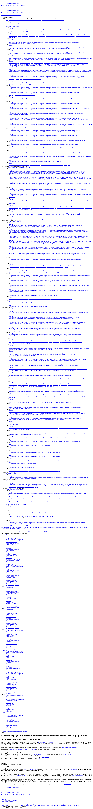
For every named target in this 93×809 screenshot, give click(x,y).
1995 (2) (10, 301)
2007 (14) (11, 129)
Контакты (34, 66)
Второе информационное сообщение (34, 29)
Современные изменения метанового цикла (16, 489)
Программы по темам (23, 65)
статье (10, 749)
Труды (27, 31)
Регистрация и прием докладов (16, 225)
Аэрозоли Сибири (10, 308)
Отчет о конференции (37, 59)
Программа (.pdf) (22, 31)
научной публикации (37, 754)
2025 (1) (10, 521)
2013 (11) (11, 258)
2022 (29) (11, 333)
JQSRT (39, 758)
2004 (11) (11, 143)
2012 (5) (10, 511)
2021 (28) (11, 339)
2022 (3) (10, 492)
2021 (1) (10, 500)
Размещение (72, 71)
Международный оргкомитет (77, 34)
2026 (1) (10, 22)
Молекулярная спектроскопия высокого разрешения (18, 167)
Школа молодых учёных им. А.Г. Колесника (16, 473)
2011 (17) (11, 112)
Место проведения (22, 183)
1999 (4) (10, 294)
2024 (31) (11, 321)
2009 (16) (11, 117)
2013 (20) (11, 382)
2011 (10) (11, 264)
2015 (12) (11, 252)
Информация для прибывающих (33, 498)
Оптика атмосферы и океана (12, 26)
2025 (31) (11, 33)
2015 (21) (11, 91)
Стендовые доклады (48, 42)
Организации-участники (68, 36)
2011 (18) (11, 393)
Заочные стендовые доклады (59, 42)
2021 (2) (10, 495)
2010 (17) (11, 399)
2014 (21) (11, 377)
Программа (15, 31)
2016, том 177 (45, 757)
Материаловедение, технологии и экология (16, 504)
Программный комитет (65, 34)
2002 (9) (10, 151)
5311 (87, 752)
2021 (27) (11, 55)
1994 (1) (10, 469)
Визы (10, 63)
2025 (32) (11, 316)
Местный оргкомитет (17, 48)
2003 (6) (10, 284)
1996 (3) (10, 462)
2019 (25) (11, 69)
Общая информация (13, 23)
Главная (5, 729)
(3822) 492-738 (5, 800)
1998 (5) (10, 455)
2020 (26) (11, 61)
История (32, 525)
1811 (76, 752)
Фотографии (80, 36)
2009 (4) (10, 515)
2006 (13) (11, 134)
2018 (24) (11, 75)
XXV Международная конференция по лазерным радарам (16, 525)
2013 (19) (11, 102)
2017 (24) (11, 362)
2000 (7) (10, 160)
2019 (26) (11, 351)
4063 (84, 752)
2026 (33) (11, 311)
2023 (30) (11, 327)
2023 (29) (11, 45)
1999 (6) (10, 163)
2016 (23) (11, 367)
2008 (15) (11, 123)
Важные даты (76, 29)
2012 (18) (11, 107)
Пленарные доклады (34, 36)
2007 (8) (10, 274)
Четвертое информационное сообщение (69, 47)
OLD (19, 15)
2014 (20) (11, 97)
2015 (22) (11, 372)
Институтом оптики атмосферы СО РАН (47, 742)
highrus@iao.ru (73, 769)
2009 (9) (10, 269)
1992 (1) (10, 305)
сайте (45, 755)
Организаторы (76, 41)
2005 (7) (10, 279)
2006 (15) (11, 205)
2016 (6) (10, 506)
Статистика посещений (7, 801)
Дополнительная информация (25, 23)
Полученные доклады (25, 36)
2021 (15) (11, 235)
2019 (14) (11, 240)
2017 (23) (11, 81)
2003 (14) (11, 211)
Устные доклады (39, 42)
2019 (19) (11, 182)
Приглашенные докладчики (19, 42)
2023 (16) (11, 229)
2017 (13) (11, 246)
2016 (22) (11, 86)
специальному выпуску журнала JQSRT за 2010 (24, 749)
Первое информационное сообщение (17, 29)
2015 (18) (11, 188)
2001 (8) (10, 155)
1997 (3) (10, 297)
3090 (81, 752)
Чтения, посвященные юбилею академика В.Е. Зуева (18, 519)
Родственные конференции (28, 43)
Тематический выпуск (51, 59)
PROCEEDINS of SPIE (62, 752)
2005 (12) (11, 139)
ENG (17, 15)
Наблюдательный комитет (66, 124)
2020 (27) (11, 345)
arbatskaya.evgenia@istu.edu (77, 775)
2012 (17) (11, 193)
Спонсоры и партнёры (24, 53)
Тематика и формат (22, 171)
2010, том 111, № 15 (66, 754)
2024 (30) (11, 39)
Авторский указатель (57, 36)
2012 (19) (11, 388)
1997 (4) (10, 458)
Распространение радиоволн (12, 480)
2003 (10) (11, 146)
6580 (90, 752)
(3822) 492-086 (13, 800)
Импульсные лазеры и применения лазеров (16, 221)
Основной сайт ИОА (11, 15)
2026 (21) (11, 170)
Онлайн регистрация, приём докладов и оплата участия (28, 313)
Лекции (16, 190)
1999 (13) (11, 216)
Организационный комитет (66, 29)
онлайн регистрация (13, 768)
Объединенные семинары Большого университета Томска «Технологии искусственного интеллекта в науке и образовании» (35, 20)
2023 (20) (11, 176)
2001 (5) (10, 289)
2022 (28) (11, 50)
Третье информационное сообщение (51, 29)
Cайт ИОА (3, 15)
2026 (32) (11, 28)
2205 (78, 752)
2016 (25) (11, 483)
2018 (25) (11, 358)
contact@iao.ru (4, 799)
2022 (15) (11, 476)
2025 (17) (11, 224)
